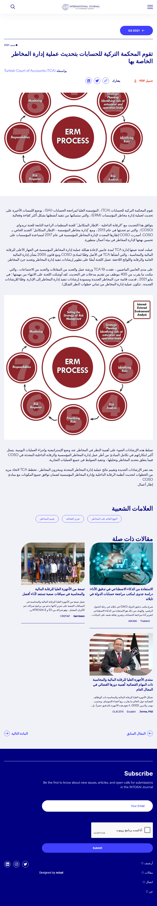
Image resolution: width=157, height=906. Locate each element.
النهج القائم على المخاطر (104, 518)
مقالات (149, 872)
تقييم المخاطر (47, 518)
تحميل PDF (146, 81)
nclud (59, 872)
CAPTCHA (143, 817)
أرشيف (148, 863)
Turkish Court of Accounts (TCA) (30, 71)
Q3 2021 (134, 30)
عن (151, 891)
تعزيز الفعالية (73, 518)
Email (147, 795)
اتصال (149, 882)
